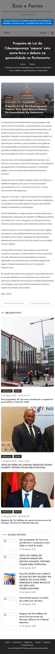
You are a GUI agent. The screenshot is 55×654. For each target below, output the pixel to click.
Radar (9, 97)
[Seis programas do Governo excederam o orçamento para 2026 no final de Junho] (9, 545)
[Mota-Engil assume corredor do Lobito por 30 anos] (9, 603)
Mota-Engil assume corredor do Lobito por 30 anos (34, 599)
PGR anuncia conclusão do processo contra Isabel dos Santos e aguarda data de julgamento (15, 303)
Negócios (28, 642)
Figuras (47, 642)
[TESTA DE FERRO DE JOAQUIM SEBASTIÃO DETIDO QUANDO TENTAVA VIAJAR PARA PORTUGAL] (9, 560)
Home (7, 642)
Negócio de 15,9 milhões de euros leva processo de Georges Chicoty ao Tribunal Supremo (33, 618)
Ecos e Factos (27, 6)
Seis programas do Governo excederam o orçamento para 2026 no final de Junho (34, 543)
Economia (17, 642)
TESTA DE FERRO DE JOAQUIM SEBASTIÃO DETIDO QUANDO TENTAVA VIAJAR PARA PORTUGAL (34, 560)
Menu (7, 32)
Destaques (6, 391)
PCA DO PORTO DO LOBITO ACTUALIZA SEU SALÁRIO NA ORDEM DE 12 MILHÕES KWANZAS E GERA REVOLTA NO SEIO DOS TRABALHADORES (35, 581)
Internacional (27, 645)
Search (43, 33)
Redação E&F (28, 102)
